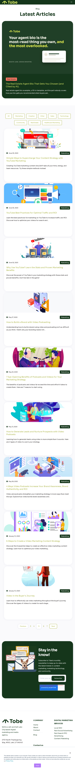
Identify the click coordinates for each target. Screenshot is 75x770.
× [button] (70, 752)
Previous (23, 626)
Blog (35, 735)
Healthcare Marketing (52, 123)
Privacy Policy (9, 761)
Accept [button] (37, 765)
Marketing (19, 116)
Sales (52, 116)
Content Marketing (61, 739)
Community (20, 123)
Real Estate (34, 123)
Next (53, 626)
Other (42, 116)
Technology (64, 116)
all (8, 116)
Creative (32, 116)
